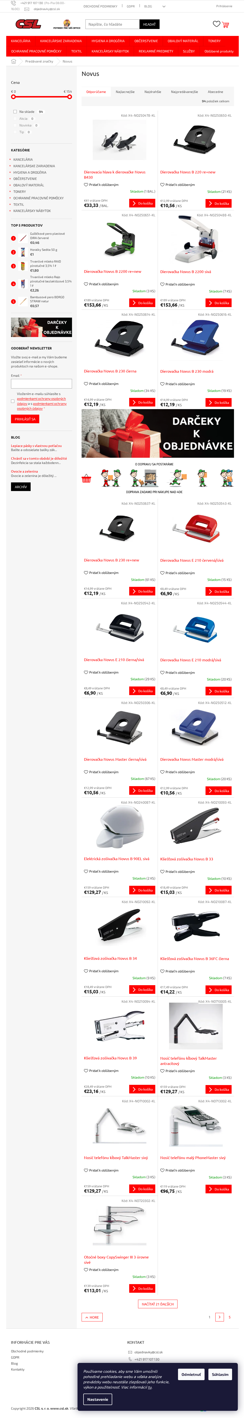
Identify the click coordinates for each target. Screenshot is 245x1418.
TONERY (19, 191)
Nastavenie (97, 1399)
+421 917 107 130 (146, 1359)
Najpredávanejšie (184, 92)
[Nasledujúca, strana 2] (219, 1317)
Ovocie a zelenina (24, 471)
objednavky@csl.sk (148, 1352)
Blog (148, 6)
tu (149, 1387)
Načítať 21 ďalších (158, 1304)
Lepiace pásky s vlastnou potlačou (36, 445)
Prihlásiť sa (25, 419)
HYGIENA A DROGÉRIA (29, 172)
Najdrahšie (153, 92)
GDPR (131, 6)
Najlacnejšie (125, 92)
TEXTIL (18, 204)
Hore (94, 1317)
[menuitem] (20, 41)
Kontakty (17, 1369)
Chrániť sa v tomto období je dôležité (39, 458)
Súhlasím (220, 1374)
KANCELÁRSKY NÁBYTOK (32, 211)
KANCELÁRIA (23, 159)
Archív (21, 487)
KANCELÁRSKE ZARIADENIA (34, 166)
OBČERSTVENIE (25, 179)
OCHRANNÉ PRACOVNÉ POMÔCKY (38, 198)
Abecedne (215, 92)
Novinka (28, 125)
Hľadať (149, 24)
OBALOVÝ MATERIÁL (28, 185)
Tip (24, 132)
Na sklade (31, 111)
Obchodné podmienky (100, 6)
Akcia (26, 118)
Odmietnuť (191, 1374)
